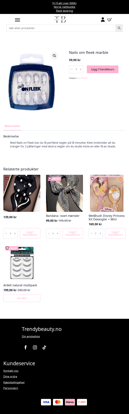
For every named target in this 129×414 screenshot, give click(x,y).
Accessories (83, 78)
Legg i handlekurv (102, 69)
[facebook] (25, 347)
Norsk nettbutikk (64, 7)
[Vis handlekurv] (109, 19)
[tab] (12, 126)
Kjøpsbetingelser (14, 382)
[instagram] (35, 347)
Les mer (22, 298)
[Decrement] (72, 69)
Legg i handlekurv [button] (30, 233)
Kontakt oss (10, 371)
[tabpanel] (64, 145)
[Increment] (80, 69)
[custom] (44, 347)
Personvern (10, 388)
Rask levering (64, 11)
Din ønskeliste (31, 336)
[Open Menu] (17, 19)
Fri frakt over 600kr (64, 3)
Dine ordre (10, 376)
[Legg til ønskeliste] (7, 178)
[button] (54, 55)
